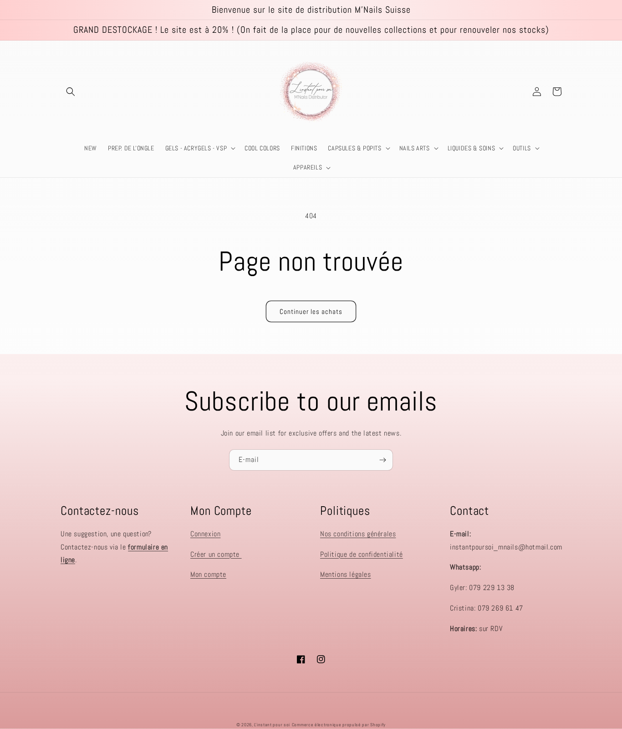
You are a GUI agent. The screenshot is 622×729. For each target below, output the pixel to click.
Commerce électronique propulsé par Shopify (339, 725)
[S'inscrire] (382, 460)
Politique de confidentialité (361, 554)
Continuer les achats (311, 311)
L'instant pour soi (272, 725)
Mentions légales (345, 574)
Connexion (205, 534)
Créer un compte (216, 554)
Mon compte (208, 574)
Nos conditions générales (358, 534)
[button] (71, 92)
